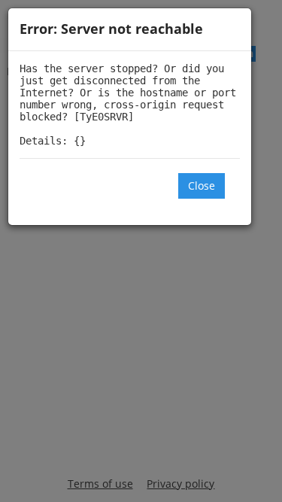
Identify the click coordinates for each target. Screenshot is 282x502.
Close (201, 185)
